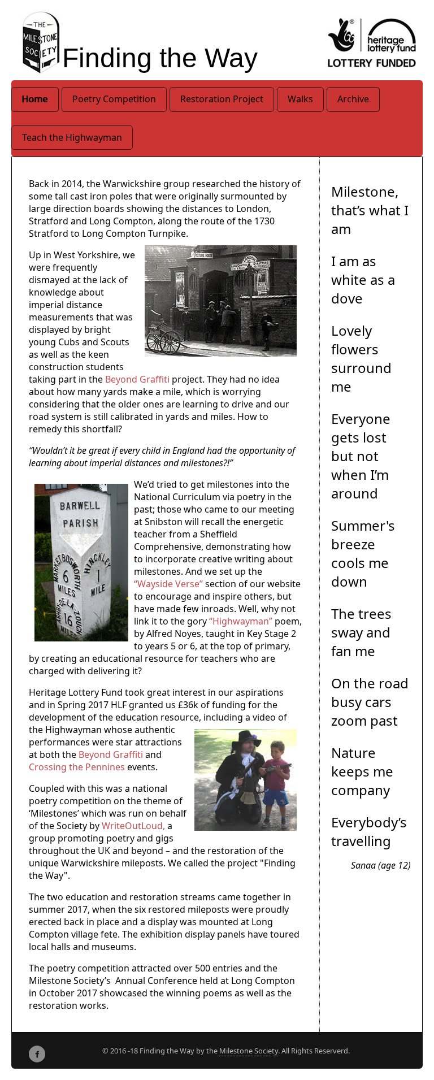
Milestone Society (248, 1051)
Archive (353, 99)
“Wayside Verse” (168, 584)
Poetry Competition (114, 99)
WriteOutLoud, (133, 825)
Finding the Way (160, 58)
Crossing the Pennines (77, 767)
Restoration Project (221, 99)
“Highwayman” (242, 621)
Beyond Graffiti (137, 379)
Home (35, 99)
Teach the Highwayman (72, 137)
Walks (300, 99)
